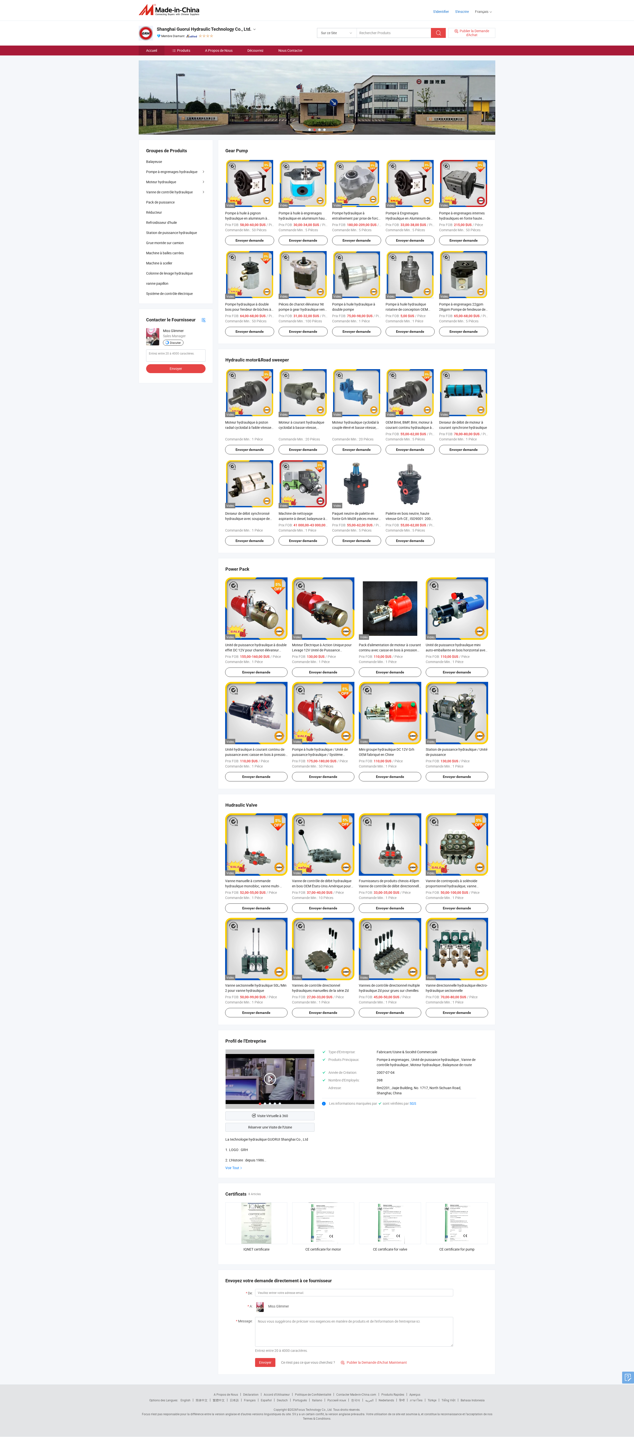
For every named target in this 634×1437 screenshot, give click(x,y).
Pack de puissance (160, 202)
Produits (183, 50)
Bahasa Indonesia (473, 1400)
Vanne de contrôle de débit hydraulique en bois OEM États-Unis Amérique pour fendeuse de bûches (321, 886)
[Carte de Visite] (204, 319)
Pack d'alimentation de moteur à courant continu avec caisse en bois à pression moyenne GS (390, 650)
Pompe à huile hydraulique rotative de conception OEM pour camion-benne (407, 309)
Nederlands (386, 1400)
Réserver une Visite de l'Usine (270, 1127)
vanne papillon (157, 283)
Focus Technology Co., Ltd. (314, 1409)
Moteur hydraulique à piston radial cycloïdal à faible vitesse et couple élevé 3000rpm (248, 427)
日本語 (234, 1400)
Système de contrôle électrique (169, 293)
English (185, 1400)
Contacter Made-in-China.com (356, 1394)
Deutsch (282, 1400)
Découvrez (255, 50)
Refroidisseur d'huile (161, 222)
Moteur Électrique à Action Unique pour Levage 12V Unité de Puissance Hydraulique (322, 650)
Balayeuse (154, 161)
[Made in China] (170, 10)
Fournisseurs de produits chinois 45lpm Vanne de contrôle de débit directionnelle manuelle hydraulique (390, 886)
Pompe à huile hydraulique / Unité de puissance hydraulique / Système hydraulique (320, 754)
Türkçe (432, 1400)
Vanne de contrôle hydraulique (169, 192)
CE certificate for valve (390, 1249)
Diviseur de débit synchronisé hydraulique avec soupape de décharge (247, 518)
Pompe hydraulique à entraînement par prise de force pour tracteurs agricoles (356, 218)
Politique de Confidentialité (313, 1394)
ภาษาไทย (416, 1400)
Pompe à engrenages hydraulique (171, 171)
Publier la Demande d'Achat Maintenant (374, 1362)
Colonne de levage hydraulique (169, 273)
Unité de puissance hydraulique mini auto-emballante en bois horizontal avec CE (456, 650)
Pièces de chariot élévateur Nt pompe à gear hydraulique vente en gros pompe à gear (303, 309)
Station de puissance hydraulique (171, 232)
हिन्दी (402, 1400)
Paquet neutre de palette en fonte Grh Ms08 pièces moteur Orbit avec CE (355, 518)
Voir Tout (232, 1167)
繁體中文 (219, 1400)
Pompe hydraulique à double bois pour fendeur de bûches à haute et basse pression (248, 309)
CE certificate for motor (323, 1249)
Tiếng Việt (448, 1400)
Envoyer (265, 1362)
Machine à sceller (159, 263)
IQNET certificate (256, 1249)
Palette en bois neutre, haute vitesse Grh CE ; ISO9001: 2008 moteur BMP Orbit (409, 518)
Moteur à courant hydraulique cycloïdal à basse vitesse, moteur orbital (301, 427)
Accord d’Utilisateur (277, 1394)
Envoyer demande (250, 240)
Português (300, 1400)
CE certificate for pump (457, 1249)
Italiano (317, 1400)
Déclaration (251, 1394)
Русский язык (336, 1400)
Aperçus (414, 1394)
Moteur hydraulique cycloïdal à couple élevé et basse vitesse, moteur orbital (355, 427)
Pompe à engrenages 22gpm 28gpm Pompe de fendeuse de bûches (462, 309)
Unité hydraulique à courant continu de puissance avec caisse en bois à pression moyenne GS (256, 754)
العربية (369, 1400)
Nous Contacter (290, 50)
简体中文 (202, 1400)
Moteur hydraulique (161, 182)
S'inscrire (462, 11)
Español (266, 1400)
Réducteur (154, 212)
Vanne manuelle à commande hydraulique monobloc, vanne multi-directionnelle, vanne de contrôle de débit (256, 886)
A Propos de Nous (219, 50)
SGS (413, 1103)
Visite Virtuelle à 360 (272, 1115)
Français (250, 1400)
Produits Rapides (392, 1394)
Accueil (151, 50)
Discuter (175, 343)
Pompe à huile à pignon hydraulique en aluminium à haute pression (246, 218)
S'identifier (441, 11)
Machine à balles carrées (165, 253)
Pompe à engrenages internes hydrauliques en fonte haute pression (462, 218)
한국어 (355, 1400)
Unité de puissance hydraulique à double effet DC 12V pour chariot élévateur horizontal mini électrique (256, 650)
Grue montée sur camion (165, 242)
